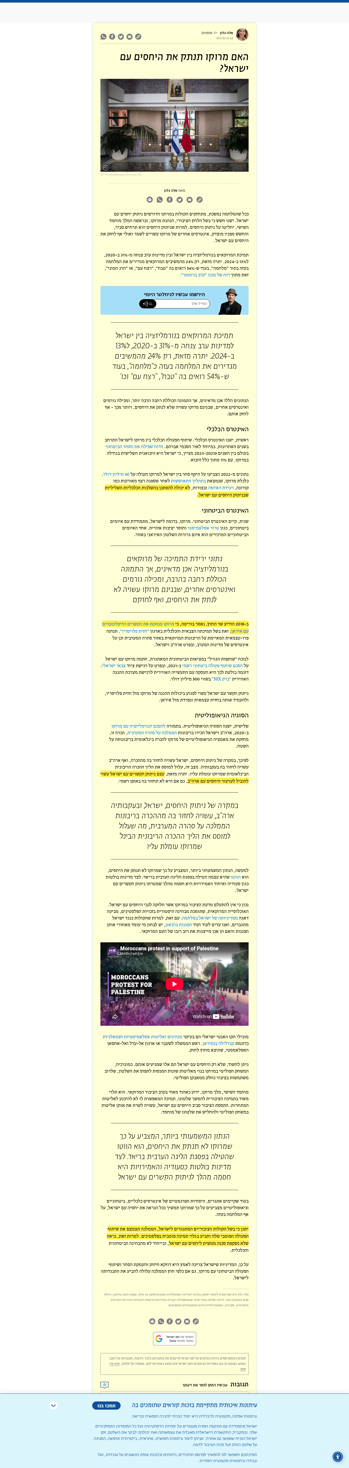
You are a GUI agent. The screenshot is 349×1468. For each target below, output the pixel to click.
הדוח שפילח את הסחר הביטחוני (134, 446)
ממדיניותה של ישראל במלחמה (210, 918)
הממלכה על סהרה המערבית (152, 732)
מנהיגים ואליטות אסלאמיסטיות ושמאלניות (142, 1036)
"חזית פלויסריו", (134, 631)
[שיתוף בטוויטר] (121, 37)
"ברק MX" (221, 679)
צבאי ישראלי (114, 665)
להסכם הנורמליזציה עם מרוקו (138, 726)
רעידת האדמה (221, 487)
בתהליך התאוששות (188, 481)
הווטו (236, 877)
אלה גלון (226, 32)
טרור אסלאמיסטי (203, 528)
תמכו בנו (106, 1405)
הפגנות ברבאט (179, 924)
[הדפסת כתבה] (150, 200)
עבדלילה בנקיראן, (217, 1043)
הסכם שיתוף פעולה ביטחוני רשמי (212, 665)
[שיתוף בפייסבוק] (112, 37)
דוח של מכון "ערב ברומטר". (205, 275)
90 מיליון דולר (116, 474)
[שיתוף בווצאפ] (104, 37)
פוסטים (207, 33)
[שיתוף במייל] (129, 37)
